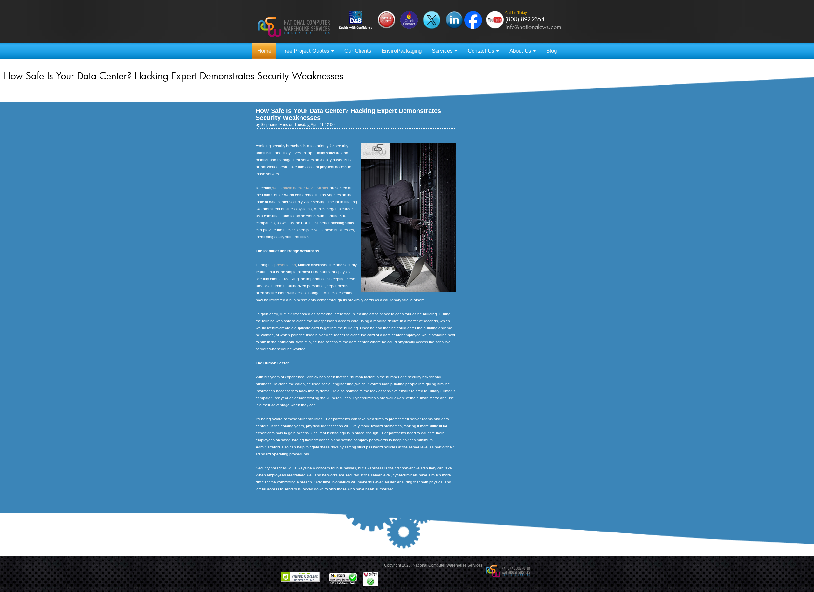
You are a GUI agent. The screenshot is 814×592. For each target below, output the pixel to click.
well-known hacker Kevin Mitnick (300, 188)
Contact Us (482, 51)
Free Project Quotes (306, 51)
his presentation (282, 265)
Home (264, 51)
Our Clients (357, 51)
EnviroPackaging (402, 51)
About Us (521, 51)
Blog (551, 51)
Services (443, 51)
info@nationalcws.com (533, 27)
